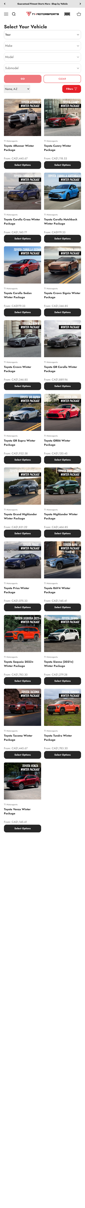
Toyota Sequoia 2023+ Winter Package (18, 664)
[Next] (80, 4)
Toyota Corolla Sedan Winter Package (18, 295)
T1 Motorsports (10, 141)
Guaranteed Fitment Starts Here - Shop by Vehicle (42, 3)
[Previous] (4, 4)
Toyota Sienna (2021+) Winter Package (58, 664)
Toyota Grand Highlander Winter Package (20, 516)
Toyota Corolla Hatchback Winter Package (60, 221)
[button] (67, 14)
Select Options (22, 165)
